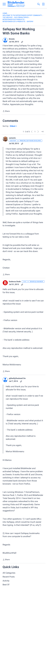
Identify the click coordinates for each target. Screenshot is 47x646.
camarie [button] (12, 138)
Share (6, 111)
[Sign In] (43, 4)
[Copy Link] (22, 41)
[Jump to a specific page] (42, 132)
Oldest (13, 126)
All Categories (9, 573)
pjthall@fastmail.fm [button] (17, 378)
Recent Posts (9, 576)
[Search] (38, 4)
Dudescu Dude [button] (15, 281)
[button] (5, 40)
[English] (16, 4)
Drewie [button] (12, 39)
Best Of (6, 584)
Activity (6, 580)
